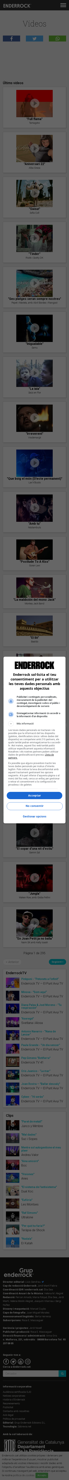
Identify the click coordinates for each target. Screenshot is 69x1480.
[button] (34, 723)
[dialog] (34, 740)
